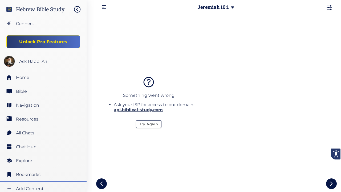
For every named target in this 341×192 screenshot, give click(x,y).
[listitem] (43, 91)
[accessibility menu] (335, 154)
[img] (80, 9)
